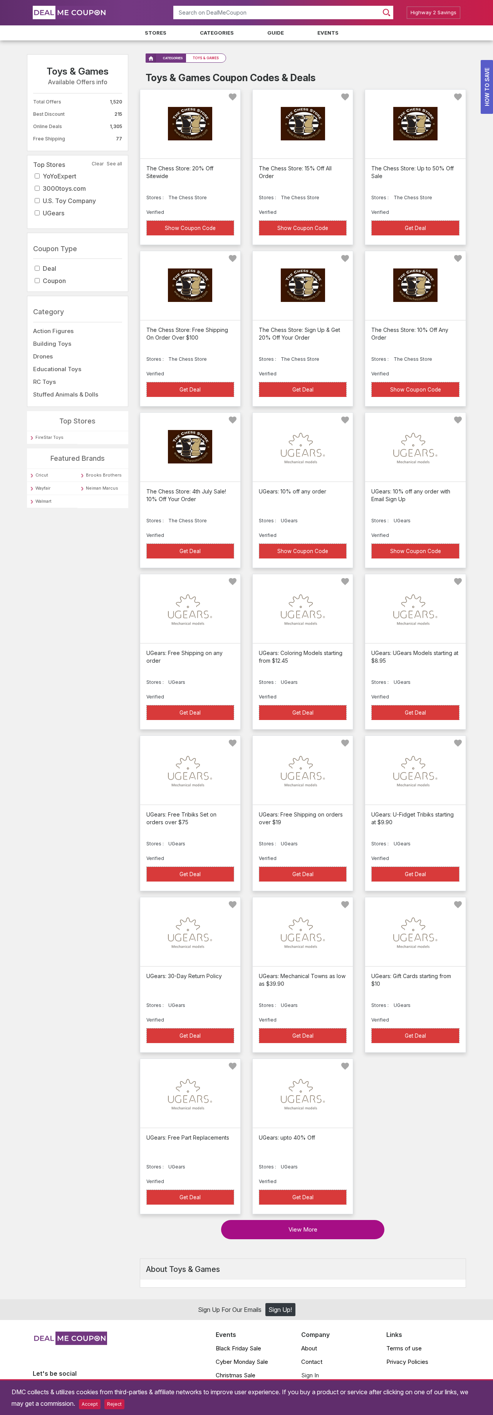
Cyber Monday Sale (242, 1361)
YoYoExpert (59, 176)
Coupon (54, 281)
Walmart (43, 501)
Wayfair (42, 488)
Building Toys (52, 343)
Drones (43, 356)
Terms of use (404, 1348)
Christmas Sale (235, 1375)
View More (302, 1229)
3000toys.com (64, 188)
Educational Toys (57, 369)
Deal (49, 269)
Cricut (41, 475)
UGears (53, 213)
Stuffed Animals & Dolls (65, 394)
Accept (90, 1404)
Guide (275, 33)
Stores (155, 33)
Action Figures (53, 331)
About (309, 1348)
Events (328, 33)
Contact (311, 1361)
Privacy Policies (407, 1361)
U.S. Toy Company (69, 201)
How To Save (487, 87)
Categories (217, 33)
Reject (114, 1404)
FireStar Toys (49, 437)
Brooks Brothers (104, 475)
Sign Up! (280, 1309)
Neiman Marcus (102, 488)
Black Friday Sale (238, 1348)
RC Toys (44, 381)
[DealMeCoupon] (70, 1343)
